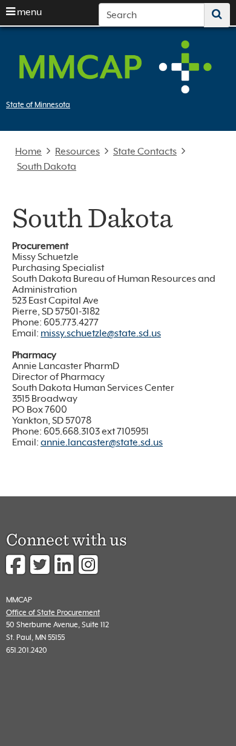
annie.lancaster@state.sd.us (102, 442)
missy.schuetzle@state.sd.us (101, 333)
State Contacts (145, 151)
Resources (77, 151)
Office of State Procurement (53, 612)
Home (28, 151)
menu (28, 12)
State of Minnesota (38, 105)
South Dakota (46, 166)
